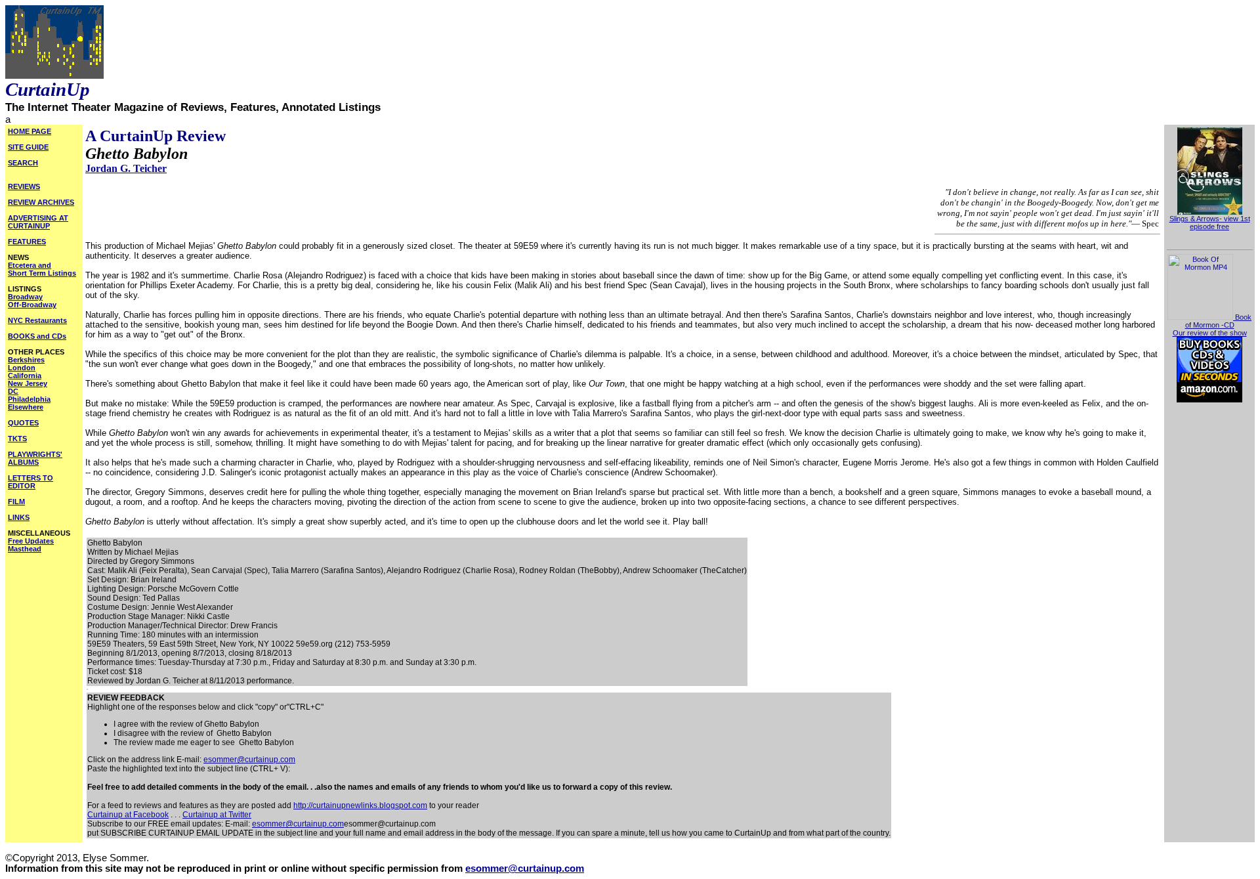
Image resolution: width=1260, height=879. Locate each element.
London (21, 368)
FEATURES (27, 242)
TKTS (17, 438)
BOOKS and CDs (37, 336)
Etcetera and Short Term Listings (42, 269)
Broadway (25, 297)
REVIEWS (24, 186)
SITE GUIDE (28, 147)
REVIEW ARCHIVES (41, 202)
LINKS (19, 517)
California (24, 375)
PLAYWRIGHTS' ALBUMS (35, 458)
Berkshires (26, 360)
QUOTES (23, 423)
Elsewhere (25, 407)
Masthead (24, 549)
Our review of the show (1210, 333)
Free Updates (31, 541)
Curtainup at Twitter (216, 814)
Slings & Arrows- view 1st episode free (1209, 222)
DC (13, 391)
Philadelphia (29, 399)
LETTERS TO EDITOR (30, 482)
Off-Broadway (32, 305)
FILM (16, 501)
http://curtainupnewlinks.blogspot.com (360, 805)
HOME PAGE (29, 131)
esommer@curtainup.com (249, 759)
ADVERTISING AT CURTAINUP (38, 222)
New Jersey (27, 383)
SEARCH (23, 163)
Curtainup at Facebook (128, 814)
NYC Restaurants (37, 320)
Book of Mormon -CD (1218, 321)
